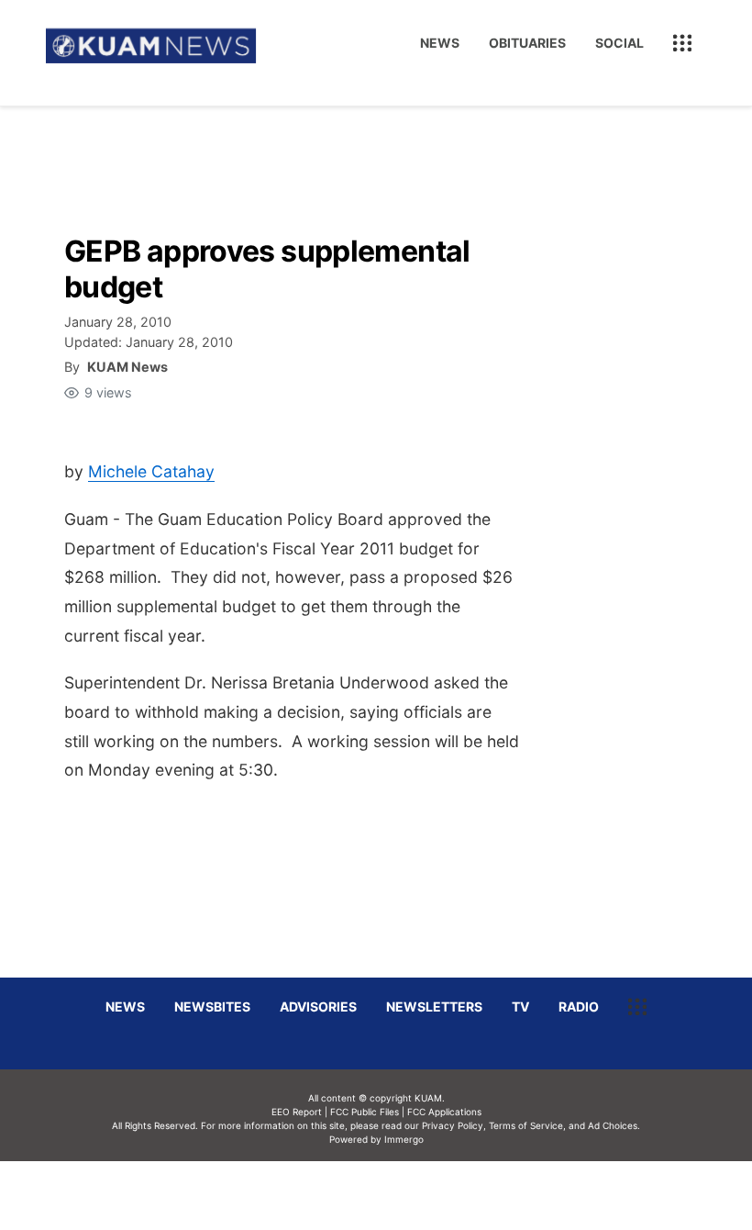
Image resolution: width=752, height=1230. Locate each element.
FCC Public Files (364, 1111)
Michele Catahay (151, 471)
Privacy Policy (452, 1125)
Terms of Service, (527, 1125)
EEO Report (296, 1111)
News (439, 42)
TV (520, 1006)
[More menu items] (682, 43)
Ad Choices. (614, 1125)
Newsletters (434, 1006)
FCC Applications (444, 1111)
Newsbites (212, 1006)
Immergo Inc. (403, 1195)
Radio (578, 1006)
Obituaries (527, 42)
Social (619, 42)
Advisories (318, 1006)
